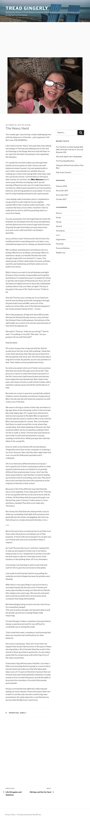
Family (23, 713)
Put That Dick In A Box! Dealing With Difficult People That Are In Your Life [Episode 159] (69, 149)
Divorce (59, 213)
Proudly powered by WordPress (29, 815)
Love (58, 235)
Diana (28, 125)
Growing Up (60, 231)
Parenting (14, 713)
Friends (58, 222)
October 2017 (61, 199)
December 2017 (62, 191)
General (59, 226)
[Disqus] (28, 747)
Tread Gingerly (27, 8)
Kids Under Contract (63, 172)
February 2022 (61, 186)
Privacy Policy (10, 815)
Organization (61, 239)
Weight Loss (60, 253)
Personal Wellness (63, 248)
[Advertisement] (45, 39)
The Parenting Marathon (65, 161)
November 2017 (62, 195)
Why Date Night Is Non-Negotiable (69, 157)
